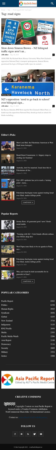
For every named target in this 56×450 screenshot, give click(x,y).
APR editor (4, 55)
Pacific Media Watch (9, 336)
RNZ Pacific (6, 328)
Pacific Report (7, 301)
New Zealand (7, 320)
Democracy (6, 344)
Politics (4, 304)
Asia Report (6, 340)
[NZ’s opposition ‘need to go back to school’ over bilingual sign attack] (28, 82)
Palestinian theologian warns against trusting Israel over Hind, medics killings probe (35, 194)
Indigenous (5, 324)
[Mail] (21, 434)
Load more (27, 202)
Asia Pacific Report (42, 406)
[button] (52, 3)
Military (4, 351)
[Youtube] (41, 434)
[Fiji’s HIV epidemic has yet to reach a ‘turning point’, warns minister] (7, 183)
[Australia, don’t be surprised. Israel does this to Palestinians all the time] (7, 171)
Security (4, 348)
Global (4, 316)
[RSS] (28, 434)
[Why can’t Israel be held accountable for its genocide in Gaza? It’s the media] (7, 274)
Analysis (4, 43)
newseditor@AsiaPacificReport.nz (33, 417)
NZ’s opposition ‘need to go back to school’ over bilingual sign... (25, 100)
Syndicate (5, 312)
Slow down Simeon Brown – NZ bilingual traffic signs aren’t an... (24, 49)
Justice (4, 355)
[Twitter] (34, 434)
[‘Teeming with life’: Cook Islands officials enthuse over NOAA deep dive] (7, 237)
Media (4, 332)
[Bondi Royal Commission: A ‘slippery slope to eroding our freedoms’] (7, 158)
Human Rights (6, 95)
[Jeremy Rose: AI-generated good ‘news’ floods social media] (7, 224)
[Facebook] (15, 434)
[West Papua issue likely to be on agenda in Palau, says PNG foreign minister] (7, 249)
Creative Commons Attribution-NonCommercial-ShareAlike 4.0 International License (28, 410)
